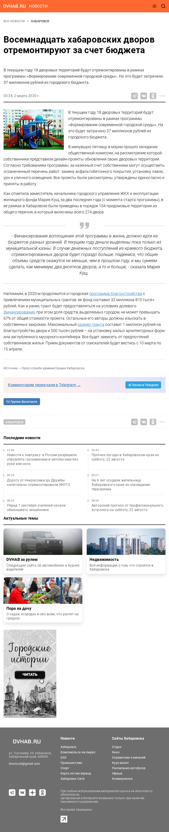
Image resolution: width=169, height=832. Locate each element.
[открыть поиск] (163, 6)
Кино (115, 752)
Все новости (14, 21)
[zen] (32, 792)
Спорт (65, 768)
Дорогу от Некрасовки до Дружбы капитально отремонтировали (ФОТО (38, 482)
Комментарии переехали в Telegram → (44, 384)
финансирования (19, 312)
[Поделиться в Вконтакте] (143, 96)
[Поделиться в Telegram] (134, 96)
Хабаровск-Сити (72, 778)
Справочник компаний (128, 757)
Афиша (117, 773)
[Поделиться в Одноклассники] (153, 96)
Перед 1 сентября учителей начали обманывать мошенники (36, 507)
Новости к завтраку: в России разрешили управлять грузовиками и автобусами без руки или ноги (42, 459)
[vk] (22, 792)
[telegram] (12, 792)
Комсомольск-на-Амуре (78, 752)
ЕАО (63, 757)
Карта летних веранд (76, 773)
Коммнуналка (122, 778)
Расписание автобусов (128, 768)
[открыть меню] (154, 6)
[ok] (42, 792)
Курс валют (120, 763)
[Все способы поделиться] (162, 96)
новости (38, 6)
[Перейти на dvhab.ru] (15, 6)
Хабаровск (40, 21)
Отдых (116, 747)
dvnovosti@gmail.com (24, 763)
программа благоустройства (115, 293)
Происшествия (71, 763)
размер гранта (90, 324)
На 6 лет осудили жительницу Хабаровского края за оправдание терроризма (121, 484)
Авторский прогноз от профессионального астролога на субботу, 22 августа (127, 507)
